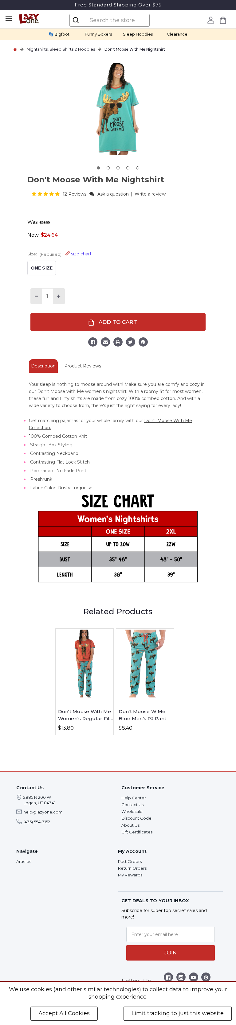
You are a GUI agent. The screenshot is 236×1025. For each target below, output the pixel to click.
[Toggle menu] (8, 18)
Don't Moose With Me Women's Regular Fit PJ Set (84, 715)
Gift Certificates (136, 831)
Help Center (133, 797)
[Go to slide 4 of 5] (127, 167)
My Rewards (130, 874)
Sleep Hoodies (138, 34)
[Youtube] (193, 978)
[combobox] (114, 20)
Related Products (117, 611)
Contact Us (132, 804)
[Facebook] (93, 343)
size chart (81, 254)
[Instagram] (181, 978)
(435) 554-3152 (36, 821)
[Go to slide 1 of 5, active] (98, 167)
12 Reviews (75, 194)
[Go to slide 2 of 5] (108, 167)
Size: (59, 254)
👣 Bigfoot (59, 34)
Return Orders (132, 868)
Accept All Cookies (64, 1013)
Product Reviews (82, 366)
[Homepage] (15, 49)
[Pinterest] (143, 343)
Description (43, 366)
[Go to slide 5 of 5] (137, 167)
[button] (46, 194)
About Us (130, 825)
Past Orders (130, 861)
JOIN (170, 953)
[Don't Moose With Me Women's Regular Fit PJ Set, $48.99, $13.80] (84, 664)
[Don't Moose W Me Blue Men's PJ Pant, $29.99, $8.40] (145, 664)
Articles (23, 861)
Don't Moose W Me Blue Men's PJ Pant (143, 715)
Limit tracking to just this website (178, 1013)
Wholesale (132, 811)
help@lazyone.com (42, 812)
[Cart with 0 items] (223, 20)
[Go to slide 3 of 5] (118, 167)
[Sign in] (210, 19)
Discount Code (136, 818)
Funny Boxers (98, 34)
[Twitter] (131, 343)
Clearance (177, 34)
